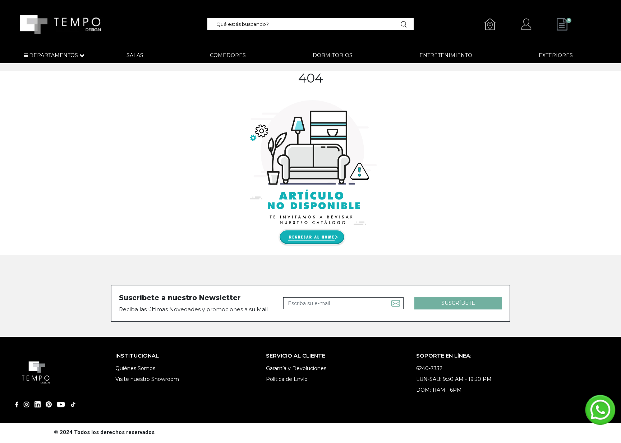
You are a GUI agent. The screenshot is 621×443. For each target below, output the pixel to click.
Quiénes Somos (135, 368)
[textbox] (306, 24)
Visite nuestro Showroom (147, 379)
